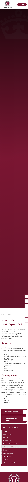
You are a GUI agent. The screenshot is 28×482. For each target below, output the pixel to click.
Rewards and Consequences (8, 316)
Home (2, 314)
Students (10, 314)
